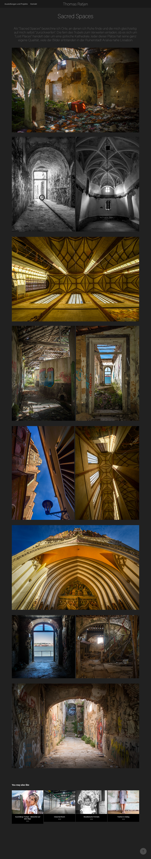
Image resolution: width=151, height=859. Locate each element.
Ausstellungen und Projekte (16, 4)
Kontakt (33, 4)
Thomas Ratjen (75, 3)
